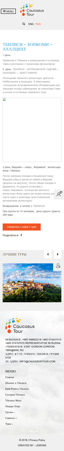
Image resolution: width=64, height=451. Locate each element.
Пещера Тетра (12, 406)
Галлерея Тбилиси (15, 395)
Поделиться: (11, 235)
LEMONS (41, 445)
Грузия (9, 412)
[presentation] (48, 254)
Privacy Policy (37, 440)
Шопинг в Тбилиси (15, 383)
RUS (38, 24)
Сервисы (10, 418)
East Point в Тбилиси (17, 389)
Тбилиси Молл (13, 401)
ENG (31, 24)
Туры (8, 424)
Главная (9, 377)
